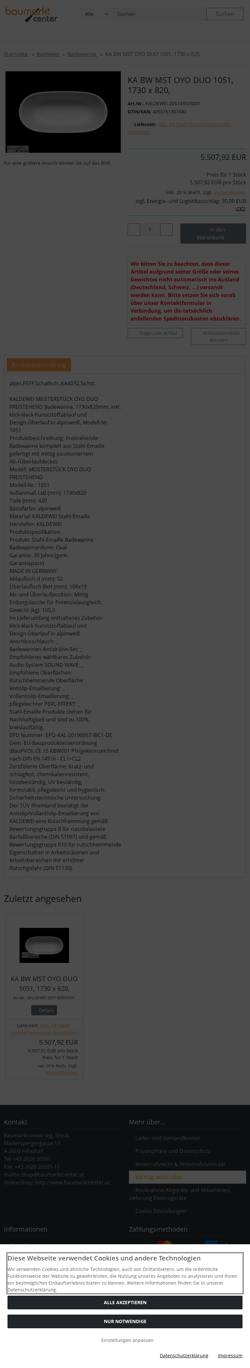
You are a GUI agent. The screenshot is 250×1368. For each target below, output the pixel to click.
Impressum (230, 1355)
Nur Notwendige (125, 1321)
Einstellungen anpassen (127, 1340)
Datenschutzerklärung (184, 1355)
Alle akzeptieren (125, 1302)
